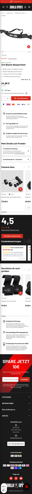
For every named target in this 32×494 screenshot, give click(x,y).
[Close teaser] (22, 482)
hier (20, 387)
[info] (26, 93)
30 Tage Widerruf (18, 1)
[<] (2, 1)
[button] (7, 7)
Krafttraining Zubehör (20, 13)
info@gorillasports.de (16, 438)
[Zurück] (24, 167)
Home (2, 13)
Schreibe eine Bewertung (12, 236)
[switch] (4, 490)
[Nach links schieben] (3, 33)
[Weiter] (29, 167)
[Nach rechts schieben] (28, 33)
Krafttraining (9, 13)
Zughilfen (3, 15)
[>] (30, 1)
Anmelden (24, 379)
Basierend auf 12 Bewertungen (10, 230)
